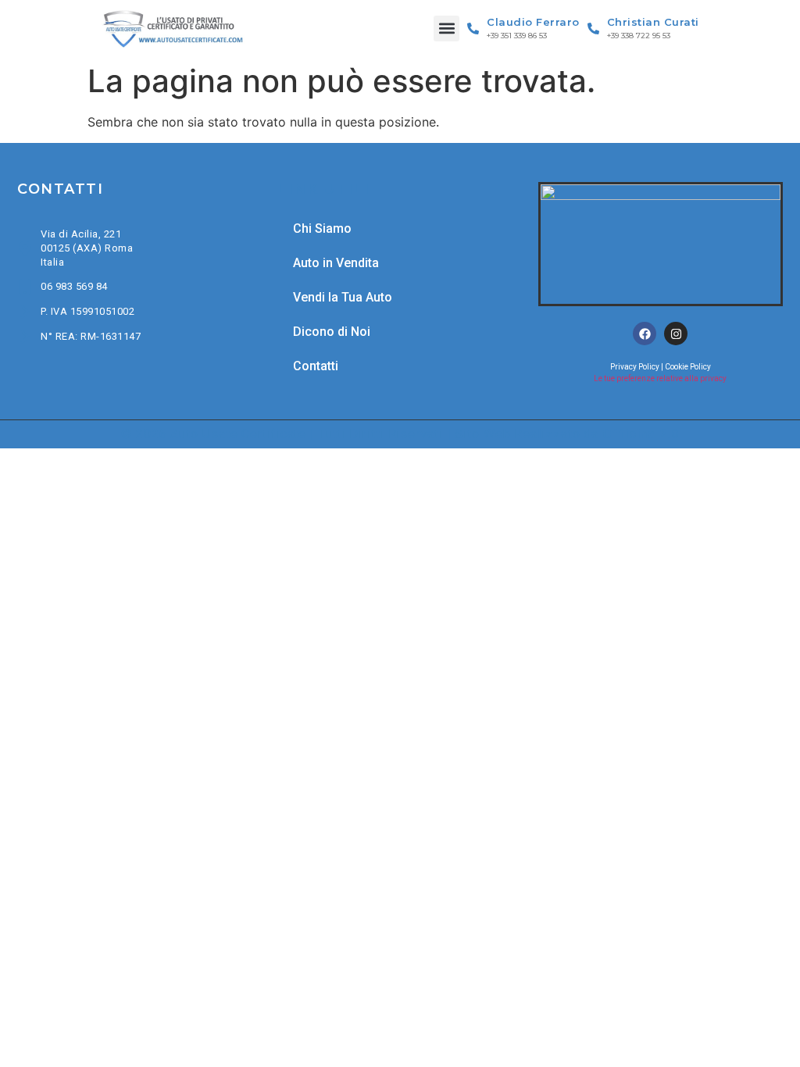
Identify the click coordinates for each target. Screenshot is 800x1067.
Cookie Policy (688, 366)
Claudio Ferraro (533, 22)
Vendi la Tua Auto (342, 297)
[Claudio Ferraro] (473, 28)
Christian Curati (653, 22)
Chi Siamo (322, 228)
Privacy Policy (634, 366)
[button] (446, 28)
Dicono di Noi (331, 331)
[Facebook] (644, 333)
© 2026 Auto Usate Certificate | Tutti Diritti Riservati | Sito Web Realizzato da (400, 433)
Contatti (315, 366)
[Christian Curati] (593, 28)
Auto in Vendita (336, 262)
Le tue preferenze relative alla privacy (660, 378)
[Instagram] (676, 333)
